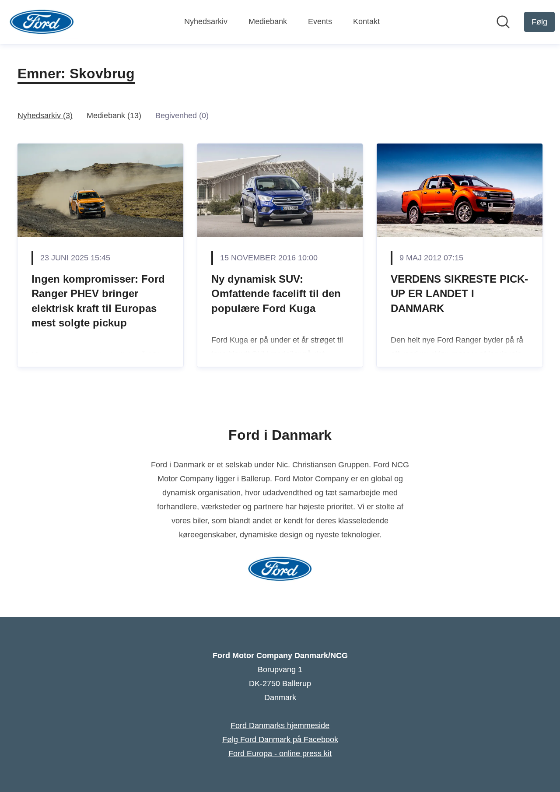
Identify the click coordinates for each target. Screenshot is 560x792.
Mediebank (267, 21)
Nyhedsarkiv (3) (45, 115)
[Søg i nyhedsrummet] (503, 22)
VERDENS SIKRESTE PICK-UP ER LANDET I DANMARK (459, 293)
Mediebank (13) (114, 115)
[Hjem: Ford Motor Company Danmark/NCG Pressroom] (41, 22)
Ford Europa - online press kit (280, 753)
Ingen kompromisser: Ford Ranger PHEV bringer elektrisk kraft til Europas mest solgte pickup (98, 301)
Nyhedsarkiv (206, 21)
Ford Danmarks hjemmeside (280, 725)
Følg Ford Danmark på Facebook (280, 739)
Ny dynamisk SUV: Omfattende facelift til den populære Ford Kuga (276, 293)
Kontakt (366, 21)
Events (320, 21)
